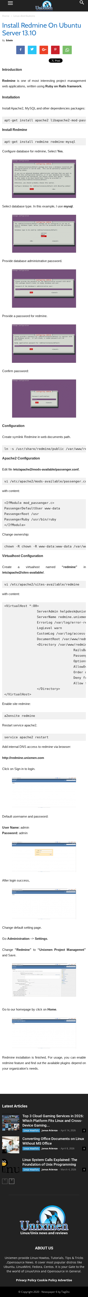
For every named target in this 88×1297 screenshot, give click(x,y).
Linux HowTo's (31, 1130)
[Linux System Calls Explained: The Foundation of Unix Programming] (10, 1165)
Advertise (65, 1280)
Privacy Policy (26, 1280)
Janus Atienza (50, 1130)
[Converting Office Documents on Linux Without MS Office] (10, 1144)
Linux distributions (24, 16)
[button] (82, 5)
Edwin (9, 40)
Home (5, 16)
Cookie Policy (47, 1280)
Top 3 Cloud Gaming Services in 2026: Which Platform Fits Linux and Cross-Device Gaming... (53, 1120)
